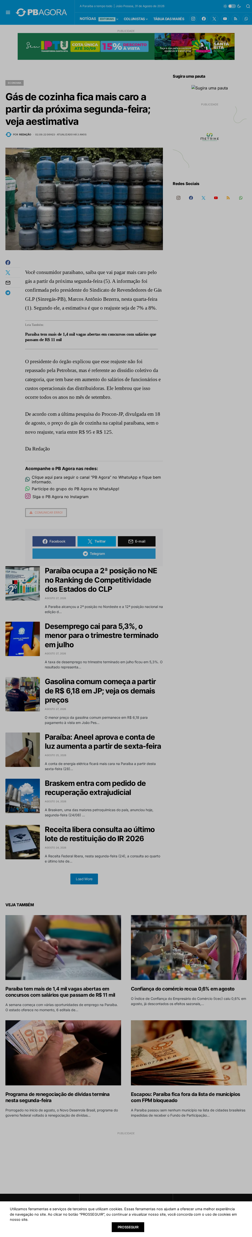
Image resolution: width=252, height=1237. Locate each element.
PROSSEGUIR (128, 1227)
